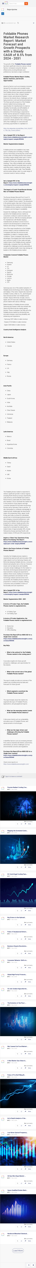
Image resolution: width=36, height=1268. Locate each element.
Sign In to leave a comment (13, 776)
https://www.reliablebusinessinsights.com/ (16, 764)
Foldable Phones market (23, 64)
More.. (29, 824)
